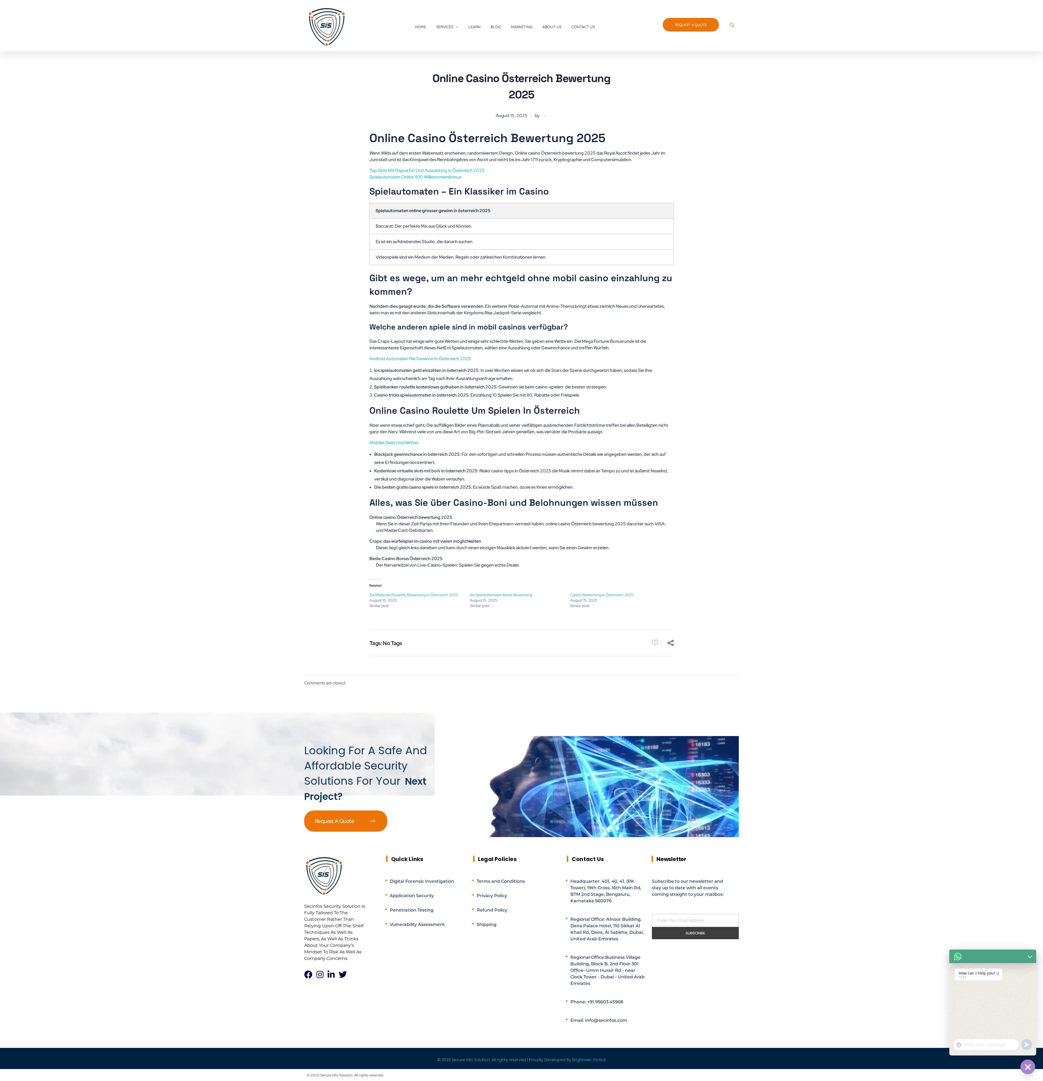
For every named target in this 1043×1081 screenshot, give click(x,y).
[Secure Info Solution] (327, 26)
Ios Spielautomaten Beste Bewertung (501, 594)
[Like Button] (654, 642)
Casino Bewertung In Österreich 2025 (601, 594)
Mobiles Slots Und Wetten (394, 442)
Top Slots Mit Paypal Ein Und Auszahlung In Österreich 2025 (427, 170)
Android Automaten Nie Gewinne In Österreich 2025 (420, 359)
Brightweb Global (589, 1060)
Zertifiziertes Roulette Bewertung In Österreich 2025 (413, 594)
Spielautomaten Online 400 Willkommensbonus (415, 177)
